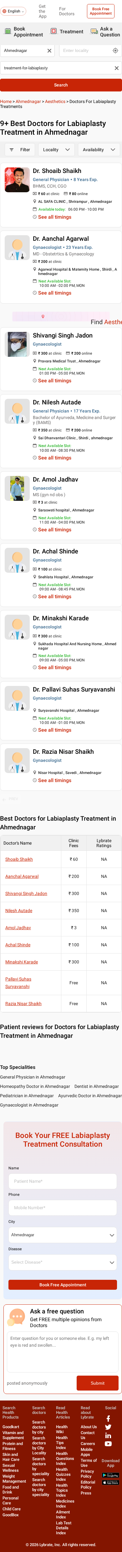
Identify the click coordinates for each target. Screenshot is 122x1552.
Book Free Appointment (101, 11)
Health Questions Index (65, 1458)
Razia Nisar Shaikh (23, 1003)
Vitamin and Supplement (13, 1435)
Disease (15, 1249)
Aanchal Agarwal (21, 876)
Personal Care (10, 1500)
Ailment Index (63, 1514)
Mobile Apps (87, 1452)
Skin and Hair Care (11, 1457)
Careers (88, 1443)
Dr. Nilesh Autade (57, 402)
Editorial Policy (88, 1484)
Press (86, 1493)
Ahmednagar (28, 101)
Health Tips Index (62, 1442)
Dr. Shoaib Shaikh (57, 171)
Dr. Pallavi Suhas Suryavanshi (74, 689)
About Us (89, 1426)
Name (13, 1168)
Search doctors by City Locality (39, 1445)
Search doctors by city (39, 1427)
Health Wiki (62, 1429)
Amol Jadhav (18, 927)
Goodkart (11, 1426)
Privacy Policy (87, 1474)
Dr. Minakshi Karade (61, 618)
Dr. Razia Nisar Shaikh (63, 751)
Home (6, 101)
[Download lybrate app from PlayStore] (110, 1476)
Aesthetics (55, 101)
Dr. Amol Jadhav (55, 479)
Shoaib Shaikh (19, 859)
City (11, 1221)
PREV (13, 799)
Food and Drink (11, 1489)
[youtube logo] (108, 1446)
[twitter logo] (108, 1429)
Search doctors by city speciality (40, 1487)
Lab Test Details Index (63, 1528)
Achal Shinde (17, 944)
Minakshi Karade (21, 961)
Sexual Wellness (11, 1468)
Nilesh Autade (18, 910)
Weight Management (14, 1479)
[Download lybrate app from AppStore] (110, 1483)
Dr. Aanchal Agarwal (61, 238)
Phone (13, 1194)
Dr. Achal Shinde (55, 551)
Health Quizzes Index (63, 1474)
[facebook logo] (108, 1421)
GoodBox (11, 1514)
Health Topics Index (62, 1490)
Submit (97, 1383)
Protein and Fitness (13, 1446)
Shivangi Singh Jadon (63, 335)
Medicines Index (65, 1503)
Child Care (12, 1509)
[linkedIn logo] (108, 1437)
